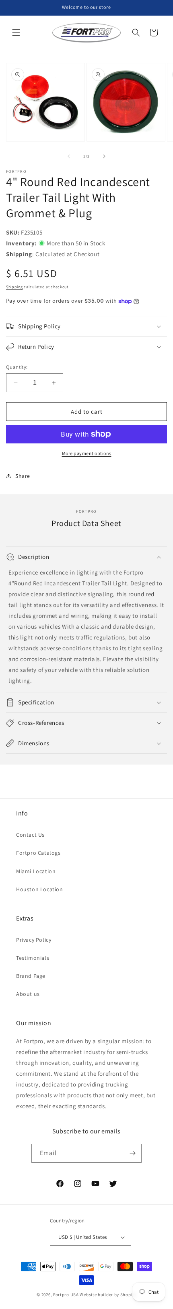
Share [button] (22, 475)
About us (28, 993)
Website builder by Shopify (108, 1294)
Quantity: (17, 367)
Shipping (14, 286)
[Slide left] (69, 156)
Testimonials (32, 957)
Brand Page (30, 975)
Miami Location (36, 871)
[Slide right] (104, 156)
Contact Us (30, 834)
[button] (16, 32)
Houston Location (39, 889)
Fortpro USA (66, 1294)
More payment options (86, 453)
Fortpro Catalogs (38, 852)
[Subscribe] (132, 1153)
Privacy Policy (33, 939)
